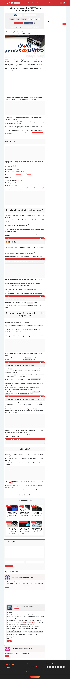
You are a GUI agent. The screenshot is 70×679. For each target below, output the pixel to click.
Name (6, 560)
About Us (28, 668)
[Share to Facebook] (29, 19)
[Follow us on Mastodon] (61, 667)
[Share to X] (32, 19)
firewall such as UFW (26, 481)
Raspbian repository (10, 253)
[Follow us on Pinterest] (53, 667)
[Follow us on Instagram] (56, 667)
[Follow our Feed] (64, 667)
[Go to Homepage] (9, 3)
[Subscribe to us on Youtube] (58, 667)
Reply (7, 587)
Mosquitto (33, 97)
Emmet (20, 15)
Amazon (17, 169)
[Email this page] (39, 19)
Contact (27, 671)
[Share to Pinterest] (34, 19)
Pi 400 (20, 188)
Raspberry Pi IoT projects (31, 485)
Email (27, 560)
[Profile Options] (61, 3)
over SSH (22, 331)
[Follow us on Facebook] (47, 667)
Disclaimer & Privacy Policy (32, 666)
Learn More (36, 27)
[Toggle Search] (64, 3)
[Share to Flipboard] (37, 19)
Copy (42, 238)
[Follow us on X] (50, 667)
